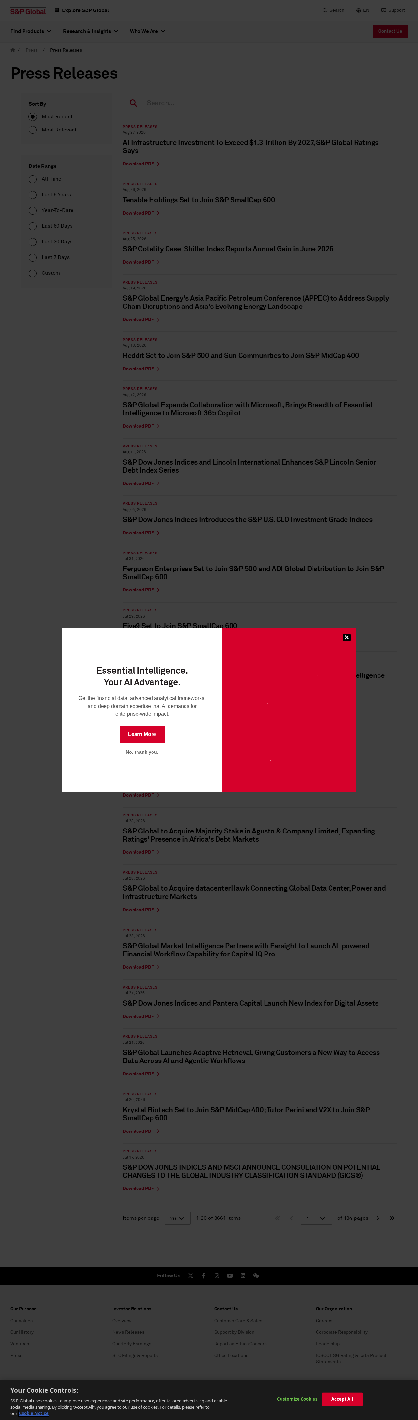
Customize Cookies (297, 1399)
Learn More (142, 734)
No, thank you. (142, 752)
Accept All (342, 1399)
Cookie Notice (34, 1413)
